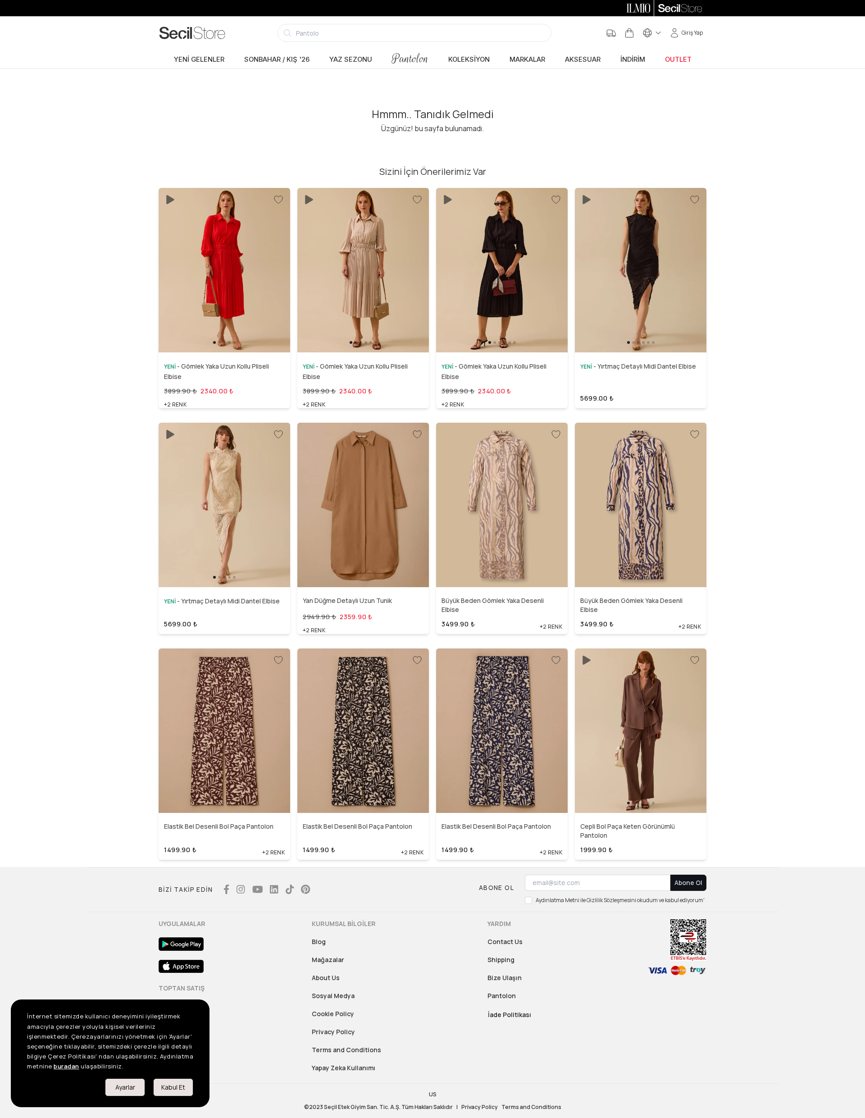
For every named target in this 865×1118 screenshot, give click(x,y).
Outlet (678, 59)
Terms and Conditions (346, 1049)
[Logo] (192, 33)
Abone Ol (688, 882)
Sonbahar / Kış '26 (277, 59)
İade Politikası (509, 1014)
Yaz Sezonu (350, 59)
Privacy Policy (333, 1031)
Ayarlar (125, 1087)
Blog (319, 941)
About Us (326, 977)
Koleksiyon (469, 59)
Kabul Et (173, 1087)
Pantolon (410, 59)
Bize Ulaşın (504, 977)
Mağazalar (328, 959)
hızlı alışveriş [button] (224, 327)
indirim (632, 59)
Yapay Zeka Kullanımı (343, 1067)
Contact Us (505, 941)
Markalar (527, 59)
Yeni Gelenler (199, 59)
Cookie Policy (333, 1013)
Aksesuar (583, 59)
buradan (66, 1066)
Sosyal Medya (333, 995)
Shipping (500, 959)
